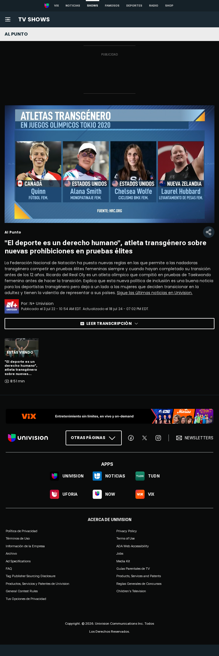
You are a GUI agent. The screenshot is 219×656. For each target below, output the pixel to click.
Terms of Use (125, 538)
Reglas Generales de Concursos (138, 583)
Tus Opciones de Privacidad (26, 599)
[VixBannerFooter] (109, 416)
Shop (169, 5)
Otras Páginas (88, 437)
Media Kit (123, 561)
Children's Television (131, 591)
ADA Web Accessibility (132, 546)
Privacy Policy (126, 531)
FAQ (9, 569)
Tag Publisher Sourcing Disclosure (30, 576)
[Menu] (7, 19)
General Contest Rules (22, 591)
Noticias (73, 5)
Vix (56, 5)
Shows (92, 5)
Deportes (134, 5)
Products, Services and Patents (138, 576)
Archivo (11, 553)
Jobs (119, 553)
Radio (153, 5)
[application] (109, 164)
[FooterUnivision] (28, 437)
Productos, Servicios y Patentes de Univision (37, 583)
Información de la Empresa (25, 546)
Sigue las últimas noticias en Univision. (154, 293)
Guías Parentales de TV (133, 569)
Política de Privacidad (21, 531)
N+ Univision (42, 303)
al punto (16, 34)
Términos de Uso (18, 538)
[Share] (208, 232)
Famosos (112, 5)
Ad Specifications (18, 561)
